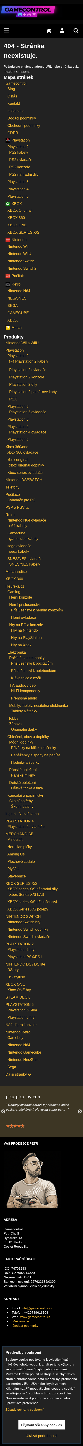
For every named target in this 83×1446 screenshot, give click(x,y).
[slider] (15, 1126)
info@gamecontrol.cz (37, 1308)
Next (79, 1111)
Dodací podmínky (25, 1325)
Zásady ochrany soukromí (25, 1409)
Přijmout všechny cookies (41, 1425)
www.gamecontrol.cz (35, 1317)
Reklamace (21, 1321)
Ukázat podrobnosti (41, 1436)
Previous (3, 1111)
